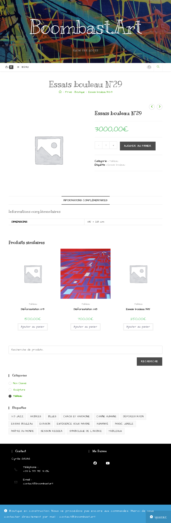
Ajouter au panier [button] (33, 327)
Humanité (102, 424)
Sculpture (19, 390)
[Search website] (158, 67)
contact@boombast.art (38, 483)
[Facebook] (95, 463)
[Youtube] (107, 463)
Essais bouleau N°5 (138, 309)
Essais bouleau (116, 165)
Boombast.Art (85, 27)
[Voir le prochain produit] (159, 107)
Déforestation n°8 (85, 309)
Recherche (149, 361)
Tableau (113, 161)
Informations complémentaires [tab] (86, 200)
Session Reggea (52, 431)
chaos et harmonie (76, 416)
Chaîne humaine (106, 416)
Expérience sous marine (73, 424)
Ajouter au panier (137, 146)
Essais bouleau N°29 (100, 92)
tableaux (115, 431)
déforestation (133, 416)
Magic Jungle (124, 424)
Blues (52, 416)
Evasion (45, 424)
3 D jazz (17, 416)
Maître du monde (22, 431)
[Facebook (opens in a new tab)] (149, 67)
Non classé (19, 383)
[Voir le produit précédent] (152, 107)
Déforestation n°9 (32, 309)
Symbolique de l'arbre (85, 431)
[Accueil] (60, 92)
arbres (35, 416)
